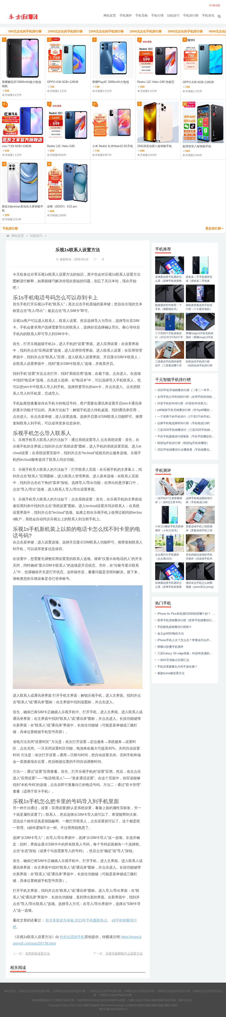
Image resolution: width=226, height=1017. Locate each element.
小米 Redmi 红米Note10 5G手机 (112, 146)
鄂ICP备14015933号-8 (113, 1009)
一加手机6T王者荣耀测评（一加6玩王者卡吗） (169, 500)
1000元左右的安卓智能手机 (103, 1000)
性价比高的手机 (72, 937)
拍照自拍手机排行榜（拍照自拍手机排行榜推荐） (199, 365)
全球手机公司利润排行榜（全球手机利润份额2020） (190, 396)
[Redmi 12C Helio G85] (67, 122)
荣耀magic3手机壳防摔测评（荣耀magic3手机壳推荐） (199, 337)
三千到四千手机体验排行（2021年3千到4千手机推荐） (169, 337)
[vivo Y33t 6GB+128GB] (22, 122)
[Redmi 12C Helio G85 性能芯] (158, 58)
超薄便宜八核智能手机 (197, 146)
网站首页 (110, 15)
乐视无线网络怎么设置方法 (124, 953)
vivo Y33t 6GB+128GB (16, 146)
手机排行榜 (190, 15)
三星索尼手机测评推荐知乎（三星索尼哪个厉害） (168, 365)
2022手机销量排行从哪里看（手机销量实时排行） (189, 449)
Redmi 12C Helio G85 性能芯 (155, 82)
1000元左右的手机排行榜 (70, 991)
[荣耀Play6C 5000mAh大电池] (113, 58)
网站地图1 (146, 1005)
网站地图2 (159, 1005)
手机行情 (157, 15)
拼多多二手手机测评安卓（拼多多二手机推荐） (199, 280)
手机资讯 (208, 15)
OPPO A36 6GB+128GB (62, 82)
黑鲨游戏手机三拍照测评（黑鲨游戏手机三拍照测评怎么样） (199, 530)
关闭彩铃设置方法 (37, 953)
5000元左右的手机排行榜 (116, 995)
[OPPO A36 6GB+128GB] (67, 58)
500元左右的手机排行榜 (34, 991)
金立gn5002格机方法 (170, 633)
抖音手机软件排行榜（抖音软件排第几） (183, 403)
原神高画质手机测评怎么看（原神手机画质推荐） (168, 280)
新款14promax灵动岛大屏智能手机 (22, 208)
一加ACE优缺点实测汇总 (173, 660)
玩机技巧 (173, 15)
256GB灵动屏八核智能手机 (154, 146)
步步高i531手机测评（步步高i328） (167, 556)
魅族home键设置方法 (171, 673)
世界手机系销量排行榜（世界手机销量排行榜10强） (190, 620)
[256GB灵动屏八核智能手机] (158, 122)
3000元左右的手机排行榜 (174, 991)
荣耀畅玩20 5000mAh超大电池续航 (21, 84)
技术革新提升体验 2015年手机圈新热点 (76, 920)
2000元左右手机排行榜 (139, 991)
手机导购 (141, 15)
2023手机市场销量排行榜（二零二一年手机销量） (189, 390)
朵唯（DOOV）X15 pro (62, 206)
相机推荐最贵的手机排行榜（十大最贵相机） (199, 307)
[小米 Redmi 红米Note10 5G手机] (113, 122)
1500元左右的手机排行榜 (105, 991)
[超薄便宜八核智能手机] (203, 122)
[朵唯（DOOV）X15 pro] (67, 182)
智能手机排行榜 (65, 1000)
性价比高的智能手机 (156, 1000)
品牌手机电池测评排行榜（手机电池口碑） (184, 423)
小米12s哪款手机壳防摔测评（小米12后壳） (169, 528)
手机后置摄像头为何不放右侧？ (177, 666)
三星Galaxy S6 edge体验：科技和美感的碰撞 (186, 653)
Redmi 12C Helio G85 (61, 146)
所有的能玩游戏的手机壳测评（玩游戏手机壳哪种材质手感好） (199, 558)
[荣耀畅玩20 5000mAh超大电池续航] (22, 58)
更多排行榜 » (214, 228)
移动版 (216, 5)
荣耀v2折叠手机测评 (170, 646)
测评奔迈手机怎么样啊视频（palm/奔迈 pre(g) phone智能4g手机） (200, 586)
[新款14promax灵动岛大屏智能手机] (22, 182)
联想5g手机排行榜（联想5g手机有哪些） (183, 443)
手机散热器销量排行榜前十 (174, 627)
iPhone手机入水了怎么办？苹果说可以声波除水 (187, 640)
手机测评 (125, 15)
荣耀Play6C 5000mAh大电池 (110, 82)
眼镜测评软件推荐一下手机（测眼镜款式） (168, 307)
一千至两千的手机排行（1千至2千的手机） (184, 416)
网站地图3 (172, 1005)
